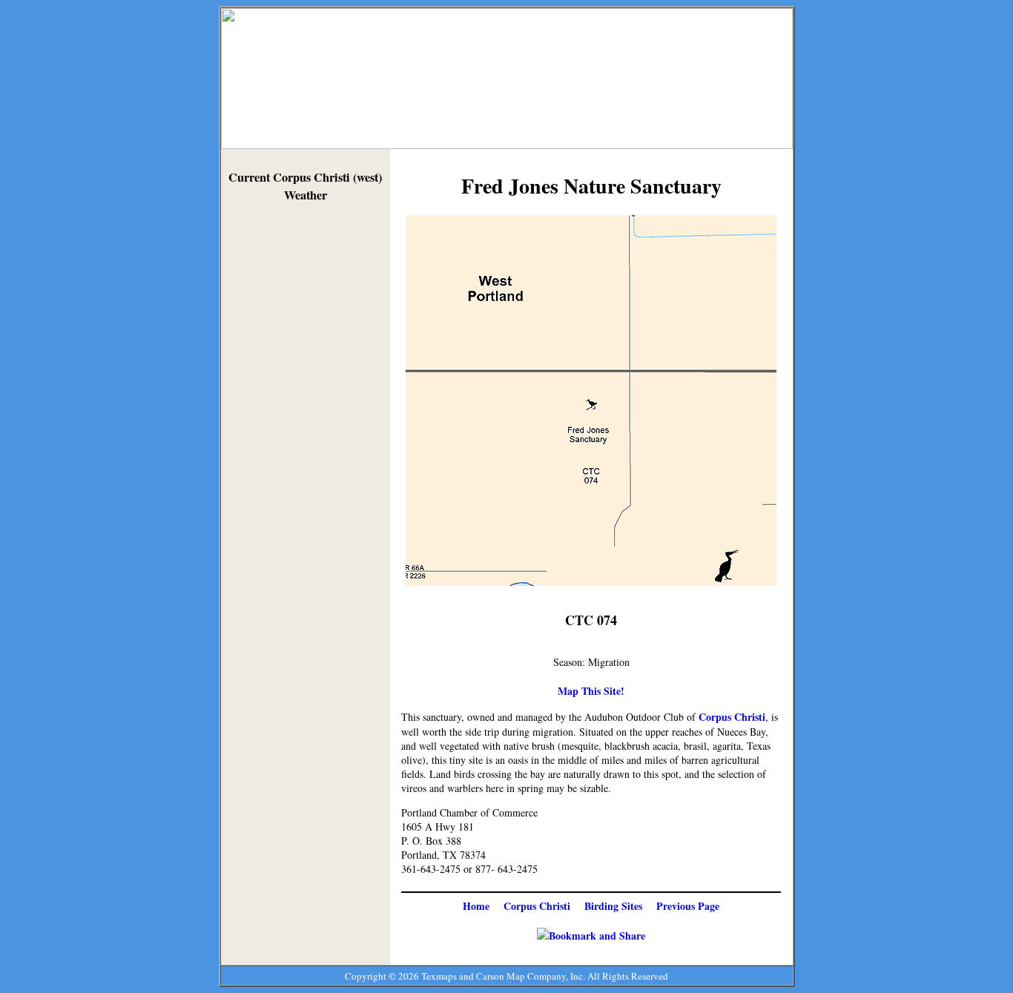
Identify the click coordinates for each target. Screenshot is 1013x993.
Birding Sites (613, 906)
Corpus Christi (732, 717)
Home (476, 906)
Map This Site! (591, 691)
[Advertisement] (305, 439)
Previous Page (687, 906)
